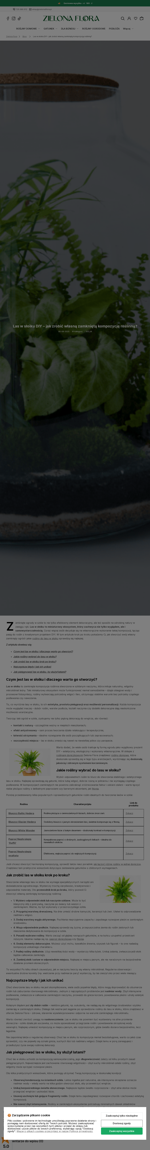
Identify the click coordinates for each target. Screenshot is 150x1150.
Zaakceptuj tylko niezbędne (122, 1115)
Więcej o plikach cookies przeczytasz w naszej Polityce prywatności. (55, 1131)
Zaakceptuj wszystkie (121, 1131)
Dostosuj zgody (122, 1123)
